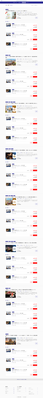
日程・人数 (16, 2)
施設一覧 (18, 389)
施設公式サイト (6, 391)
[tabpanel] (10, 15)
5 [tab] (10, 18)
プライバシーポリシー (31, 392)
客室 (20, 2)
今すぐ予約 (35, 39)
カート (29, 2)
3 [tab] (9, 18)
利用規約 (30, 391)
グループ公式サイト (19, 391)
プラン (24, 2)
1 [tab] (8, 18)
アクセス (6, 389)
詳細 (36, 17)
